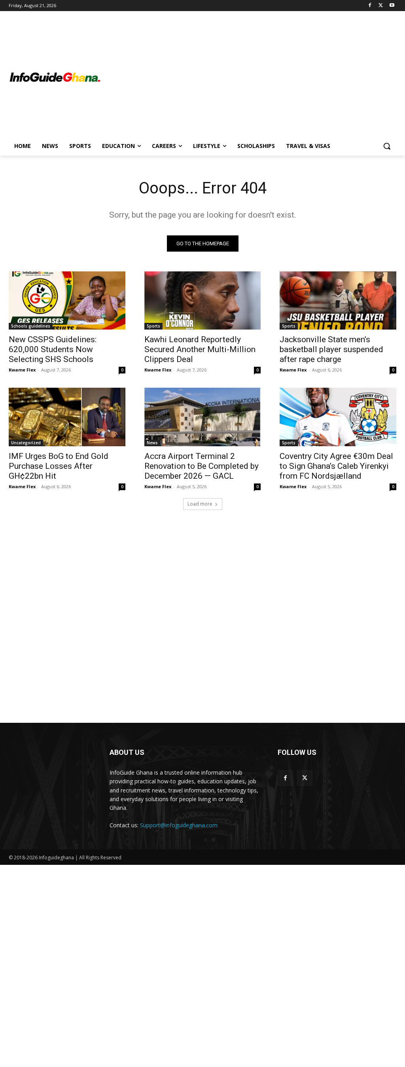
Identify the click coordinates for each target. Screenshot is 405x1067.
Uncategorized (26, 442)
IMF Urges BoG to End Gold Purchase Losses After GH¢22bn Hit (58, 466)
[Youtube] (391, 5)
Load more (199, 503)
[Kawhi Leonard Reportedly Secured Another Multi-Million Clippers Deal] (202, 300)
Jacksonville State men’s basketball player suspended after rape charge (331, 349)
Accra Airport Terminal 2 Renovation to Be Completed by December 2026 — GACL (201, 466)
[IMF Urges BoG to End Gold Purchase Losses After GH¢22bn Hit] (67, 417)
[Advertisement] (249, 77)
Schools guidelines (30, 326)
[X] (380, 5)
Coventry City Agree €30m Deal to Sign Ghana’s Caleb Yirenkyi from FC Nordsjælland (336, 466)
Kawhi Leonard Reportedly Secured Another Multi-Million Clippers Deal (199, 349)
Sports (153, 326)
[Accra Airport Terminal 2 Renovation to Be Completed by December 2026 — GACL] (202, 417)
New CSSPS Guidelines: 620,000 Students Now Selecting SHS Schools (53, 349)
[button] (386, 145)
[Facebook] (370, 5)
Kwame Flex (22, 370)
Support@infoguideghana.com (179, 825)
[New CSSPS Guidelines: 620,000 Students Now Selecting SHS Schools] (67, 300)
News (152, 442)
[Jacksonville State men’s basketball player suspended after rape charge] (338, 300)
